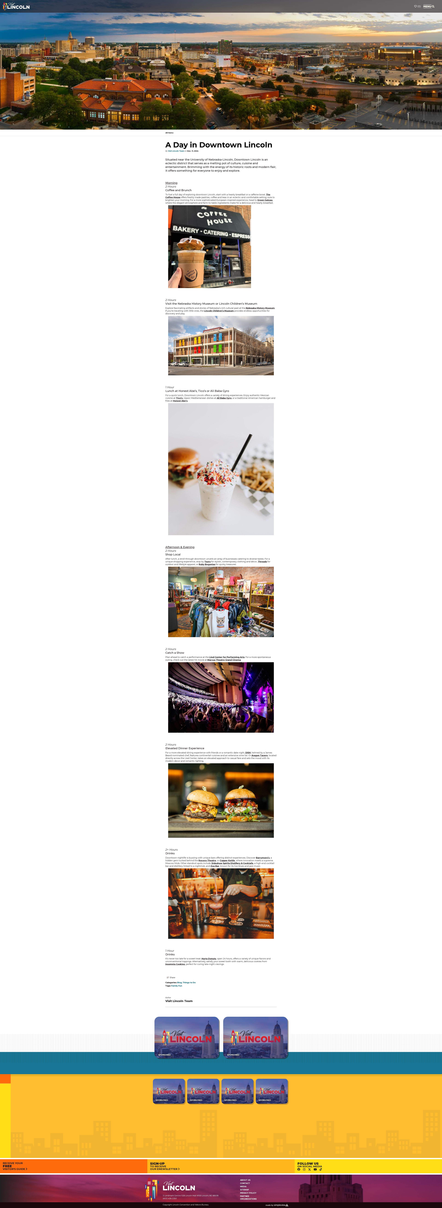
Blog (179, 983)
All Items (169, 133)
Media (243, 1186)
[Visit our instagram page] (304, 1169)
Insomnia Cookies (175, 964)
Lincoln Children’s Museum (238, 303)
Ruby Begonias (207, 564)
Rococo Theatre (207, 860)
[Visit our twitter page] (309, 1169)
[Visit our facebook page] (298, 1169)
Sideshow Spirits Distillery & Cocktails (232, 863)
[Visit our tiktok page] (321, 1169)
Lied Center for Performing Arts (227, 657)
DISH (248, 752)
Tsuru (207, 561)
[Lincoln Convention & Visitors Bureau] (16, 6)
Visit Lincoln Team (176, 151)
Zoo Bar (215, 866)
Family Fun (176, 986)
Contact (245, 1183)
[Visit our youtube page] (315, 1169)
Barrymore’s (263, 858)
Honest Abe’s (187, 391)
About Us (245, 1180)
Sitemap (244, 1190)
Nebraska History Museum (196, 303)
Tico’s (202, 391)
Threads (262, 561)
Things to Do (189, 983)
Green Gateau (264, 200)
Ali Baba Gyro (219, 391)
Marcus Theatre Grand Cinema (224, 660)
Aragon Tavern (260, 755)
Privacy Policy (248, 1193)
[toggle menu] (428, 6)
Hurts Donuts (209, 958)
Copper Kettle (227, 860)
